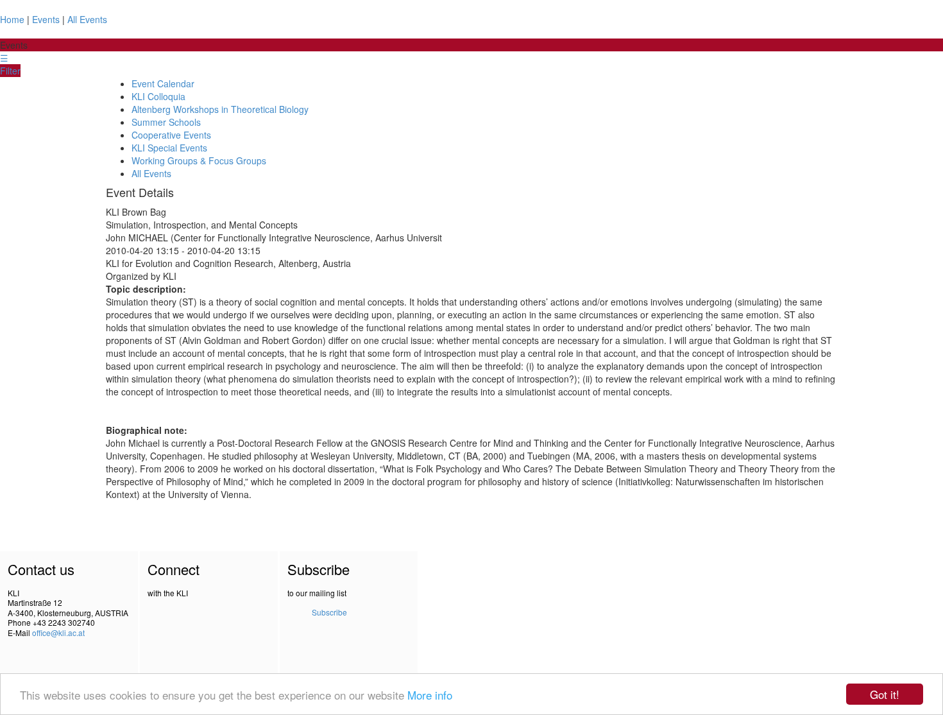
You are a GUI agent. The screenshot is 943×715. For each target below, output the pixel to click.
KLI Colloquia (158, 96)
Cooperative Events (171, 134)
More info (429, 695)
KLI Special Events (169, 147)
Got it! (884, 694)
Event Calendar (163, 83)
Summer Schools (166, 122)
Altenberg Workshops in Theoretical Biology (220, 109)
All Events (87, 19)
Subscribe (329, 612)
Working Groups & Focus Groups (199, 160)
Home (12, 19)
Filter (10, 70)
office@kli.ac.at (58, 632)
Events (46, 19)
